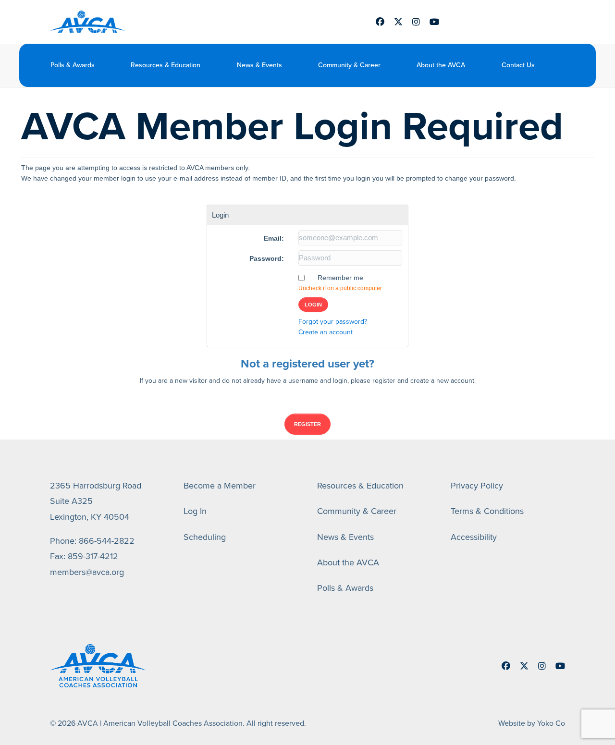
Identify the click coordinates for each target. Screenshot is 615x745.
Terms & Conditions (487, 511)
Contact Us (518, 65)
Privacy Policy (477, 485)
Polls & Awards (72, 65)
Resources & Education (165, 65)
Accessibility (474, 537)
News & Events (259, 65)
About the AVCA (441, 65)
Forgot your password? (332, 322)
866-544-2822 (107, 541)
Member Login (495, 22)
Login (313, 304)
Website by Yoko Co (531, 723)
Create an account (325, 332)
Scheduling (205, 537)
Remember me (340, 277)
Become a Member (220, 485)
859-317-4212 (93, 556)
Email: (274, 238)
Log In (195, 511)
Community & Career (349, 65)
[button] (558, 65)
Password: (266, 258)
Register (307, 424)
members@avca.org (87, 572)
